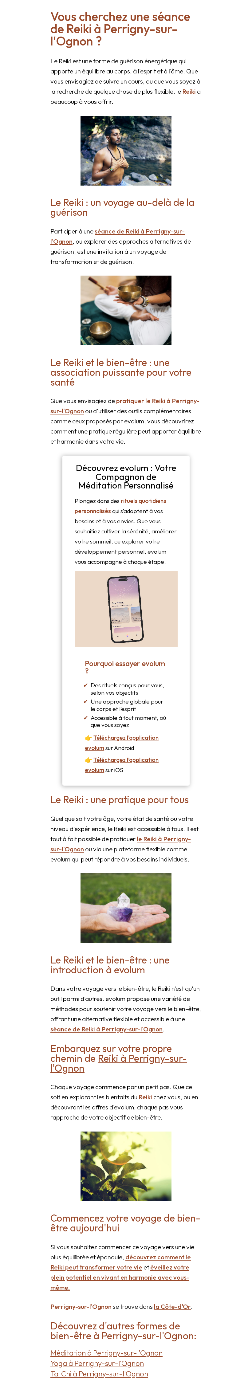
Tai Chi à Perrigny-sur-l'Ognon (99, 1373)
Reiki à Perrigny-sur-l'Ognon (118, 1063)
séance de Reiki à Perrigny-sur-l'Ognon (106, 1029)
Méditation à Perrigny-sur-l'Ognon (106, 1352)
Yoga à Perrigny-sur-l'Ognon (97, 1363)
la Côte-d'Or (172, 1306)
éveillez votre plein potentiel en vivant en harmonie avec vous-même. (119, 1277)
